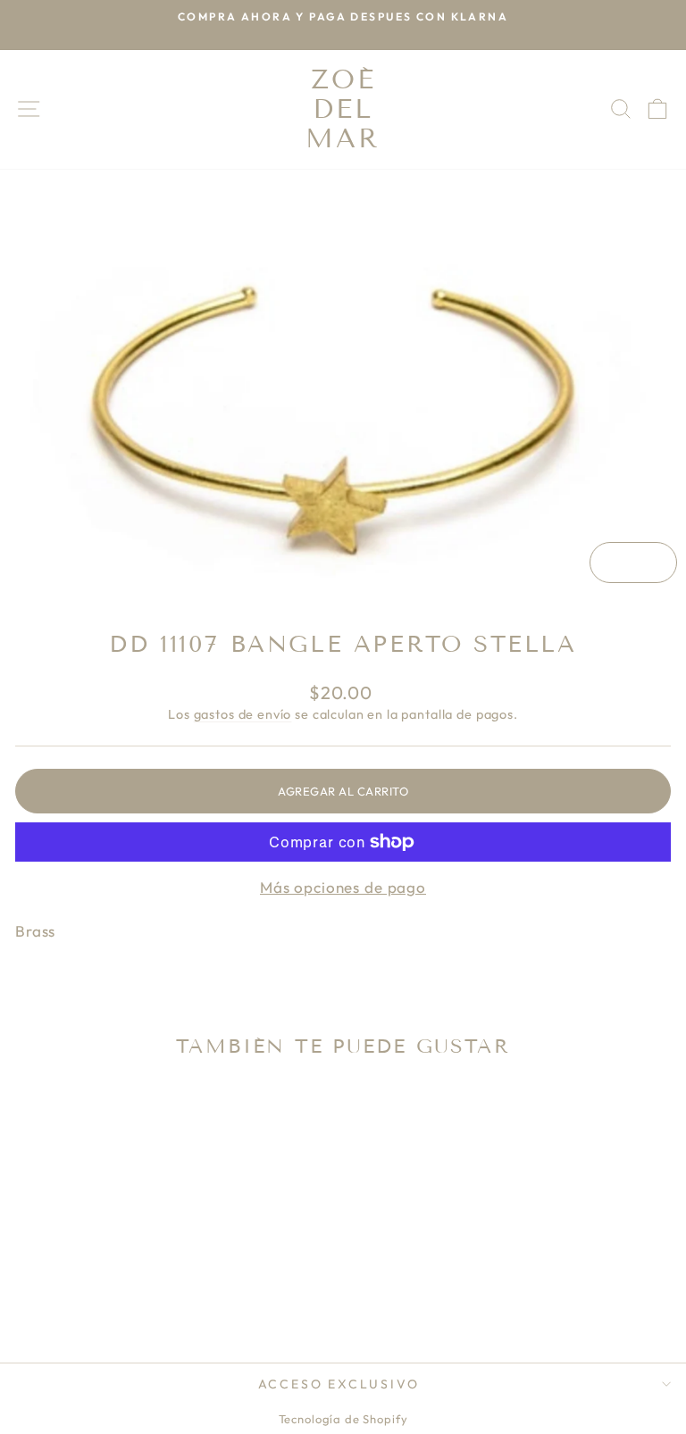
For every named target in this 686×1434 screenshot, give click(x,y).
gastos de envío (243, 714)
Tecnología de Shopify (343, 1419)
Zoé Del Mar (343, 108)
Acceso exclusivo (339, 1384)
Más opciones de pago (343, 887)
